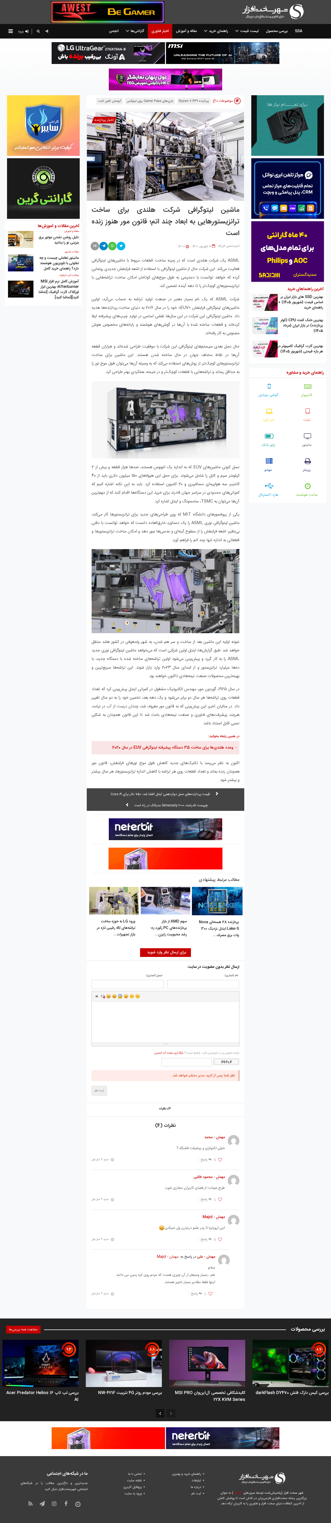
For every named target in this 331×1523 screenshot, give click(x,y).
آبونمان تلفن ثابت (109, 101)
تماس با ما (135, 1474)
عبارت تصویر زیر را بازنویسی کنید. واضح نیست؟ (196, 1052)
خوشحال (114, 996)
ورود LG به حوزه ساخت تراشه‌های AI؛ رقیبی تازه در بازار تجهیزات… (116, 928)
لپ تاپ (268, 420)
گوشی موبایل (268, 395)
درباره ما (196, 1487)
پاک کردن (102, 996)
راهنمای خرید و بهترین (186, 1474)
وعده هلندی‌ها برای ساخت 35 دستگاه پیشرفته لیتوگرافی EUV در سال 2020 (172, 747)
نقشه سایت (134, 1480)
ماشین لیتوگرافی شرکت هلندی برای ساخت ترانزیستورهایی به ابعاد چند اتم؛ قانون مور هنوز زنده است (165, 222)
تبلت (306, 420)
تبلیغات (196, 1480)
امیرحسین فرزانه (228, 246)
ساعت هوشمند (307, 495)
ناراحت (131, 996)
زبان (126, 996)
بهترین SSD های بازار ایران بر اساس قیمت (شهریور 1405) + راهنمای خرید (300, 302)
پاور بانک (268, 445)
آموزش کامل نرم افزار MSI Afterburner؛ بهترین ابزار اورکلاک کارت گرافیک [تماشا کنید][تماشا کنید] (59, 289)
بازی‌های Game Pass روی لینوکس (150, 101)
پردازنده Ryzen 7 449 (194, 101)
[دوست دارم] (220, 1160)
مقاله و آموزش (71, 231)
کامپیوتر (306, 395)
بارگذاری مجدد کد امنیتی (168, 1052)
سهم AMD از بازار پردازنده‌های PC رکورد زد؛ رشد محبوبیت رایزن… (169, 928)
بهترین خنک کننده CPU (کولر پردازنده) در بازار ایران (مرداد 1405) (302, 325)
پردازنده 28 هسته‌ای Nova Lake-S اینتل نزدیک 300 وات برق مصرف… (219, 928)
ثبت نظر (99, 1090)
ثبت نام (196, 1493)
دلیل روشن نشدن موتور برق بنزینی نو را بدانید (59, 240)
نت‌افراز (238, 1493)
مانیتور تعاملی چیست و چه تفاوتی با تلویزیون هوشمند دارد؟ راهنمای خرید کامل (59, 263)
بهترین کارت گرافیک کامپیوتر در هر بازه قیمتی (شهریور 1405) (300, 349)
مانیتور (307, 445)
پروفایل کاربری (132, 1487)
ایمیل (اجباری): (154, 976)
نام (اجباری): (231, 976)
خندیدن (108, 996)
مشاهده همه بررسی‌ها (23, 1329)
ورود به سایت (133, 1493)
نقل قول (97, 996)
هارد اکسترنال (268, 495)
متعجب (120, 996)
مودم (268, 470)
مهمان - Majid (168, 1257)
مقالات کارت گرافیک (69, 275)
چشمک (137, 996)
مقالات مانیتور (72, 252)
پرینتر (307, 470)
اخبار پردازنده (104, 120)
